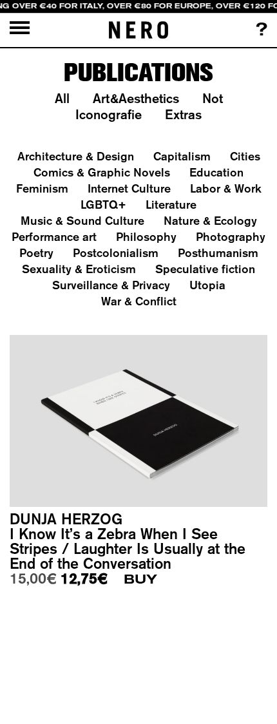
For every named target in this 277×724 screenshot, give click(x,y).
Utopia (207, 285)
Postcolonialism (115, 253)
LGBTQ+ (103, 204)
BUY (140, 579)
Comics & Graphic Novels (101, 172)
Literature (171, 204)
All (62, 98)
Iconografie (108, 114)
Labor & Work (226, 188)
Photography (230, 236)
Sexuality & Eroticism (79, 269)
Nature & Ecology (210, 220)
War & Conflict (139, 301)
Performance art (54, 236)
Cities (245, 156)
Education (216, 172)
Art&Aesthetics (136, 98)
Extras (183, 114)
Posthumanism (218, 253)
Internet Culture (129, 188)
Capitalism (182, 156)
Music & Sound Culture (82, 220)
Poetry (36, 253)
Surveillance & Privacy (111, 285)
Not (212, 98)
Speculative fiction (205, 269)
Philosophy (146, 236)
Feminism (42, 188)
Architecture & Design (75, 156)
